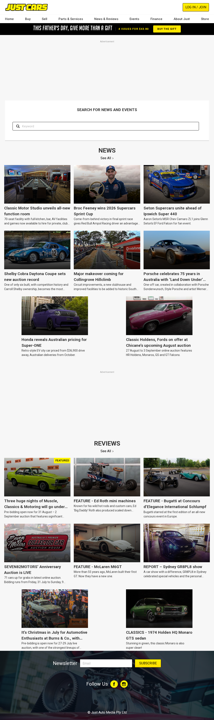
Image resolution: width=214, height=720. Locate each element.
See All (106, 158)
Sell (44, 19)
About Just (182, 19)
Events (134, 19)
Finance (156, 19)
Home (9, 19)
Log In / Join (195, 7)
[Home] (26, 7)
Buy (28, 19)
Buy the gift (167, 29)
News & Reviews (106, 19)
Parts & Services (71, 19)
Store (205, 19)
